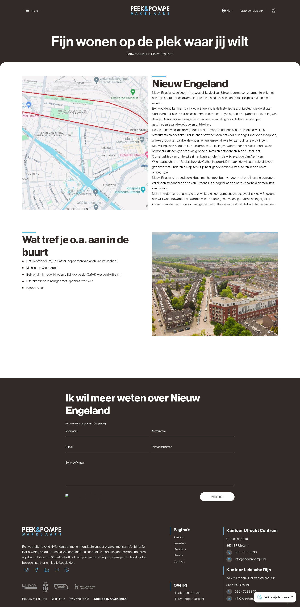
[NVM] (45, 587)
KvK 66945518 (79, 599)
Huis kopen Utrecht (187, 592)
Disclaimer (58, 599)
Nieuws (179, 555)
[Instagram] (26, 569)
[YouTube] (56, 569)
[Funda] (61, 587)
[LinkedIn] (46, 569)
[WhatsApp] (66, 569)
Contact (179, 561)
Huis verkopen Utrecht (189, 599)
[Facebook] (36, 569)
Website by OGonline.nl (110, 599)
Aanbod (179, 537)
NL (229, 10)
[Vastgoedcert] (84, 587)
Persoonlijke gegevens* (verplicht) (85, 423)
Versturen (217, 496)
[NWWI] (29, 587)
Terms (101, 499)
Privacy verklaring (34, 599)
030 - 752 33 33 (246, 552)
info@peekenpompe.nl (250, 559)
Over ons (180, 549)
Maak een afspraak (251, 10)
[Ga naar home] (150, 10)
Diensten (180, 543)
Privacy (90, 499)
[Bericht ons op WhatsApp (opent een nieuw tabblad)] (274, 10)
